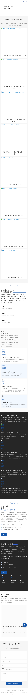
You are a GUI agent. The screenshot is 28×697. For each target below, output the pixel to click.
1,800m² (13, 581)
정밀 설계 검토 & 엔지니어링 (10, 358)
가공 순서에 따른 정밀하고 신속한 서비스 (14, 628)
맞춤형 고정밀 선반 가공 (14, 185)
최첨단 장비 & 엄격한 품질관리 (10, 433)
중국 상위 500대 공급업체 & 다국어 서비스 (13, 452)
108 (3, 320)
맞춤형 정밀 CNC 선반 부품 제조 (14, 216)
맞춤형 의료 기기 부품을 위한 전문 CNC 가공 (14, 153)
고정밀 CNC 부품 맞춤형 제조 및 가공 (14, 246)
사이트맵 (17, 692)
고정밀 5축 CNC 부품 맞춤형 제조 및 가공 (14, 56)
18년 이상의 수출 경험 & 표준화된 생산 (12, 471)
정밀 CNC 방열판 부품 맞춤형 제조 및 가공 (14, 87)
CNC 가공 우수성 (7, 386)
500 (3, 313)
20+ (3, 307)
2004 (3, 581)
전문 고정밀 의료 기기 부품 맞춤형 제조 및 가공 (14, 120)
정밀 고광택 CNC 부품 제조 (14, 277)
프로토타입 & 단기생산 (9, 372)
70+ (21, 581)
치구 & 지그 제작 (7, 402)
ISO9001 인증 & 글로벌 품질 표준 (10, 489)
